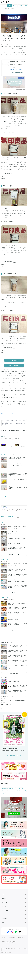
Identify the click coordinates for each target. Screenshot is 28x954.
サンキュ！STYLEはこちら (16, 69)
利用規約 (14, 937)
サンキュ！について (5, 941)
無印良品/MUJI (16, 438)
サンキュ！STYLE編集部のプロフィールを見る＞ (17, 73)
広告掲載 (10, 937)
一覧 (25, 696)
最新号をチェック (14, 755)
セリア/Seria (4, 786)
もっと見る (14, 592)
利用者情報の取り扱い (5, 939)
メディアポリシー (20, 937)
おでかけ (3, 793)
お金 (3, 894)
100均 (9, 5)
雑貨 (12, 8)
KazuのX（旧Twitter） (14, 365)
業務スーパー (4, 790)
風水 (15, 788)
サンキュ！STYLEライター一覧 (7, 942)
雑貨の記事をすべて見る (14, 554)
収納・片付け (5, 902)
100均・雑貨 (7, 8)
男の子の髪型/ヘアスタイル (7, 788)
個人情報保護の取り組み (11, 945)
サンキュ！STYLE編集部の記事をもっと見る (14, 430)
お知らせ (12, 939)
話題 (26, 5)
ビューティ (4, 5)
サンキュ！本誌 (23, 790)
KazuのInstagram (14, 360)
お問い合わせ (3, 937)
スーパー (14, 5)
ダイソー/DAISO (12, 786)
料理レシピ (21, 5)
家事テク (4, 898)
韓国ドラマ (21, 788)
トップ (2, 8)
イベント (16, 790)
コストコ (10, 790)
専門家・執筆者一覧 (13, 941)
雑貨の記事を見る (14, 673)
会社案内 (3, 945)
